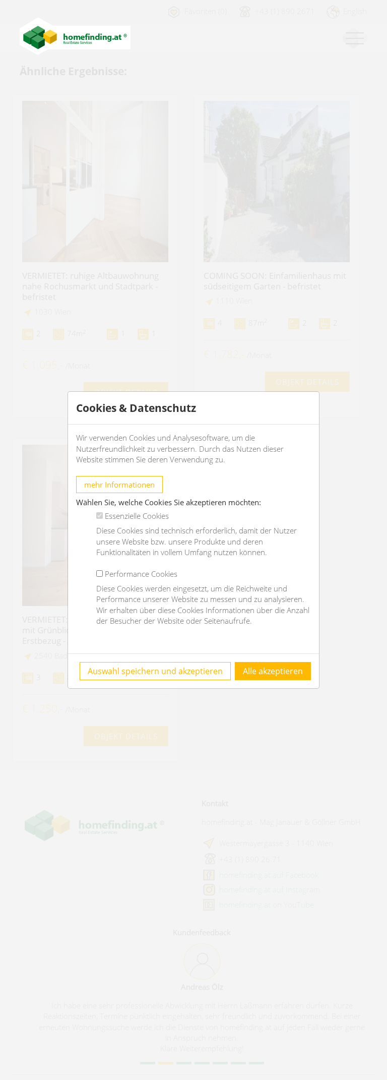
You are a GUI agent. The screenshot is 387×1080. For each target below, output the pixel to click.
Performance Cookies (141, 574)
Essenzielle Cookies (137, 516)
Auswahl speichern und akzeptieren (155, 671)
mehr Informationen (119, 484)
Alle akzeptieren (273, 671)
